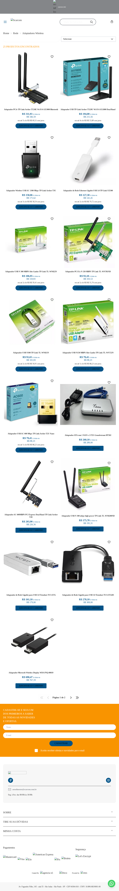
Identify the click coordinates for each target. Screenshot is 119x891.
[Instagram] (108, 780)
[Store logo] (29, 22)
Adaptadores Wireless (33, 33)
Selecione (67, 39)
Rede (15, 33)
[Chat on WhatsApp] (111, 883)
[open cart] (112, 22)
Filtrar (8, 39)
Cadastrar (61, 743)
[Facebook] (10, 780)
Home (6, 33)
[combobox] (75, 22)
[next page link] (71, 697)
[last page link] (77, 697)
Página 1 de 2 (59, 698)
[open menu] (5, 22)
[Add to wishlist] (54, 56)
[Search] (91, 22)
